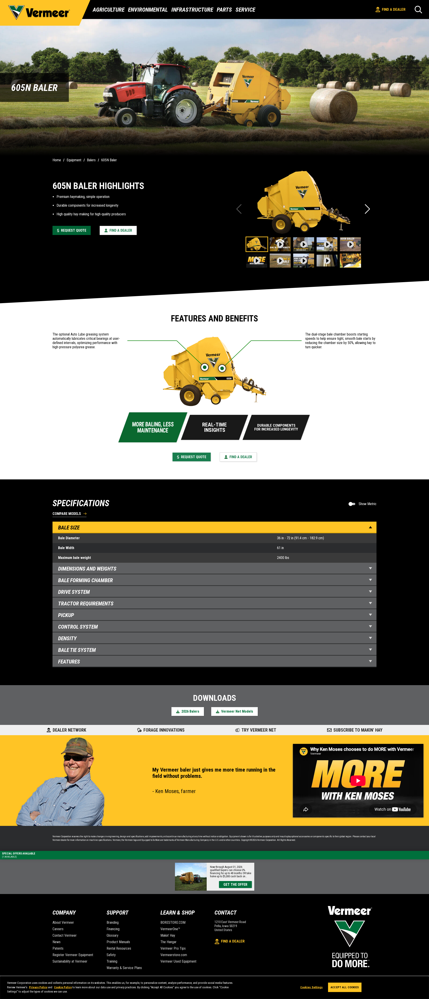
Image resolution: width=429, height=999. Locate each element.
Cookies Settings (311, 987)
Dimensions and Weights (87, 569)
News (57, 942)
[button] (368, 209)
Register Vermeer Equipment (73, 955)
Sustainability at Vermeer (70, 961)
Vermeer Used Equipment (178, 961)
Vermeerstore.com (173, 955)
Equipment (74, 160)
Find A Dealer (394, 9)
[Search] (418, 9)
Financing (113, 929)
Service (245, 10)
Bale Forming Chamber (85, 580)
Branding (113, 922)
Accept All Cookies (344, 987)
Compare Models (67, 514)
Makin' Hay (167, 935)
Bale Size (69, 528)
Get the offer (235, 884)
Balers (91, 160)
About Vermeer (63, 922)
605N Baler (109, 160)
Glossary (112, 935)
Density (67, 638)
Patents (58, 948)
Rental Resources (119, 948)
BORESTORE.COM (172, 922)
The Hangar (168, 942)
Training (112, 961)
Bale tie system (77, 650)
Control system (78, 627)
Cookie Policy (63, 987)
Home (57, 160)
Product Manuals (118, 942)
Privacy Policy (38, 987)
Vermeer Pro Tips (173, 948)
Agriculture (108, 9)
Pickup (66, 615)
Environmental (148, 9)
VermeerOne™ (170, 929)
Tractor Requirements (86, 603)
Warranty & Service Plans (124, 968)
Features (69, 662)
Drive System (74, 592)
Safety (111, 955)
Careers (58, 929)
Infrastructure (192, 9)
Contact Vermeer (65, 935)
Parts (224, 10)
